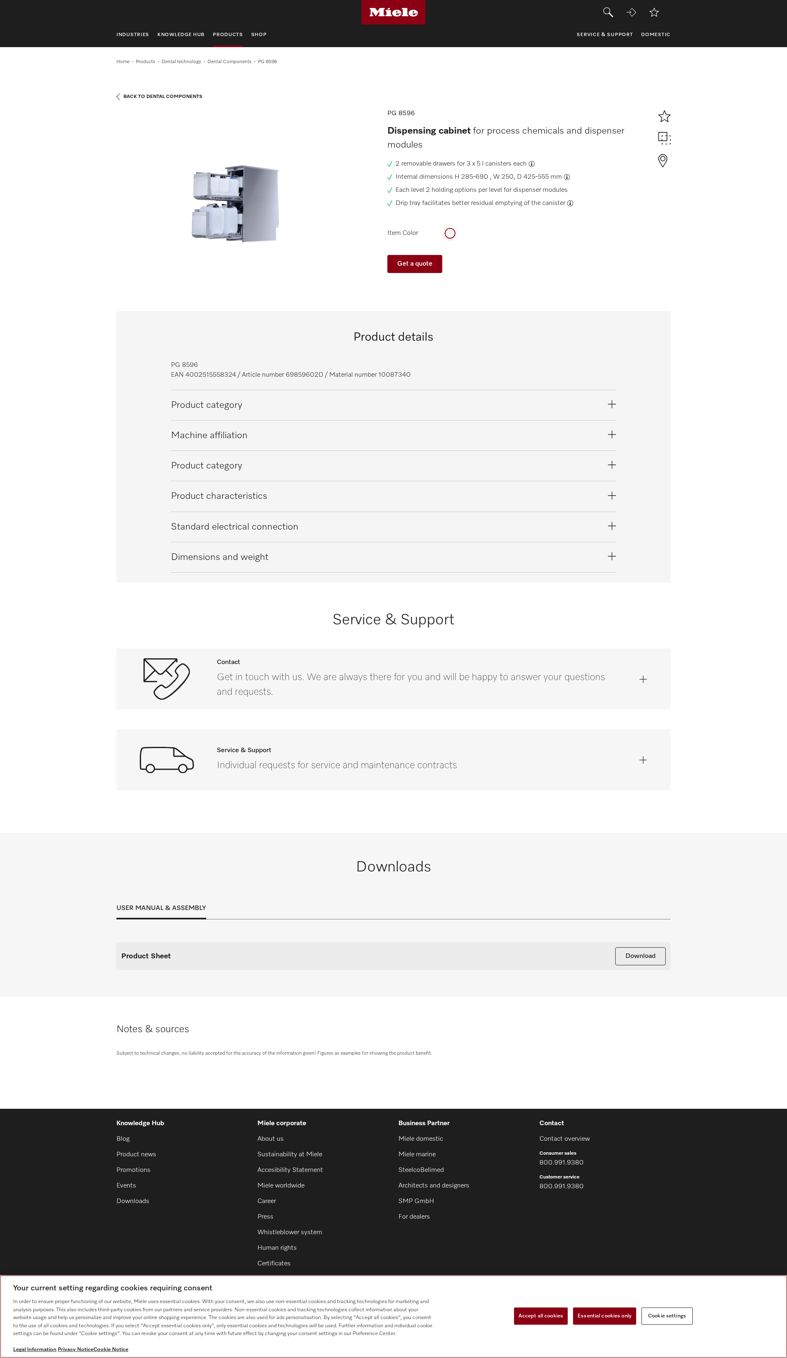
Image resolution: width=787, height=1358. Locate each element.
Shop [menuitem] (259, 34)
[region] (393, 1316)
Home (123, 61)
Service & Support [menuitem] (605, 34)
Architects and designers (433, 1186)
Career (266, 1201)
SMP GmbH (416, 1201)
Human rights (277, 1248)
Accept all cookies (541, 1316)
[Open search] (608, 12)
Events (126, 1186)
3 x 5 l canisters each (496, 164)
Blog (123, 1139)
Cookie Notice (110, 1349)
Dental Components (229, 61)
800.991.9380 (561, 1163)
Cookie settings (667, 1316)
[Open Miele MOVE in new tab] (631, 12)
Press (265, 1217)
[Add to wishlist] (654, 12)
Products (145, 61)
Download (640, 956)
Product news (136, 1154)
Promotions (133, 1170)
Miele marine (417, 1154)
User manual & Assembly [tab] (161, 908)
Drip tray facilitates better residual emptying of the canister (480, 203)
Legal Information (35, 1349)
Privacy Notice (75, 1349)
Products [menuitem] (228, 34)
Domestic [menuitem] (656, 34)
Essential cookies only (605, 1316)
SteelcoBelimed (421, 1170)
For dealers (414, 1217)
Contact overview (564, 1139)
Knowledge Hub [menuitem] (181, 34)
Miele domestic (420, 1139)
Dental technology (181, 61)
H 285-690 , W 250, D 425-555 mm (508, 177)
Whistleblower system (289, 1232)
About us (270, 1139)
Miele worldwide (281, 1186)
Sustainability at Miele (289, 1154)
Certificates (274, 1263)
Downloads (132, 1201)
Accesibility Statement (290, 1170)
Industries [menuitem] (132, 34)
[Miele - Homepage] (394, 12)
